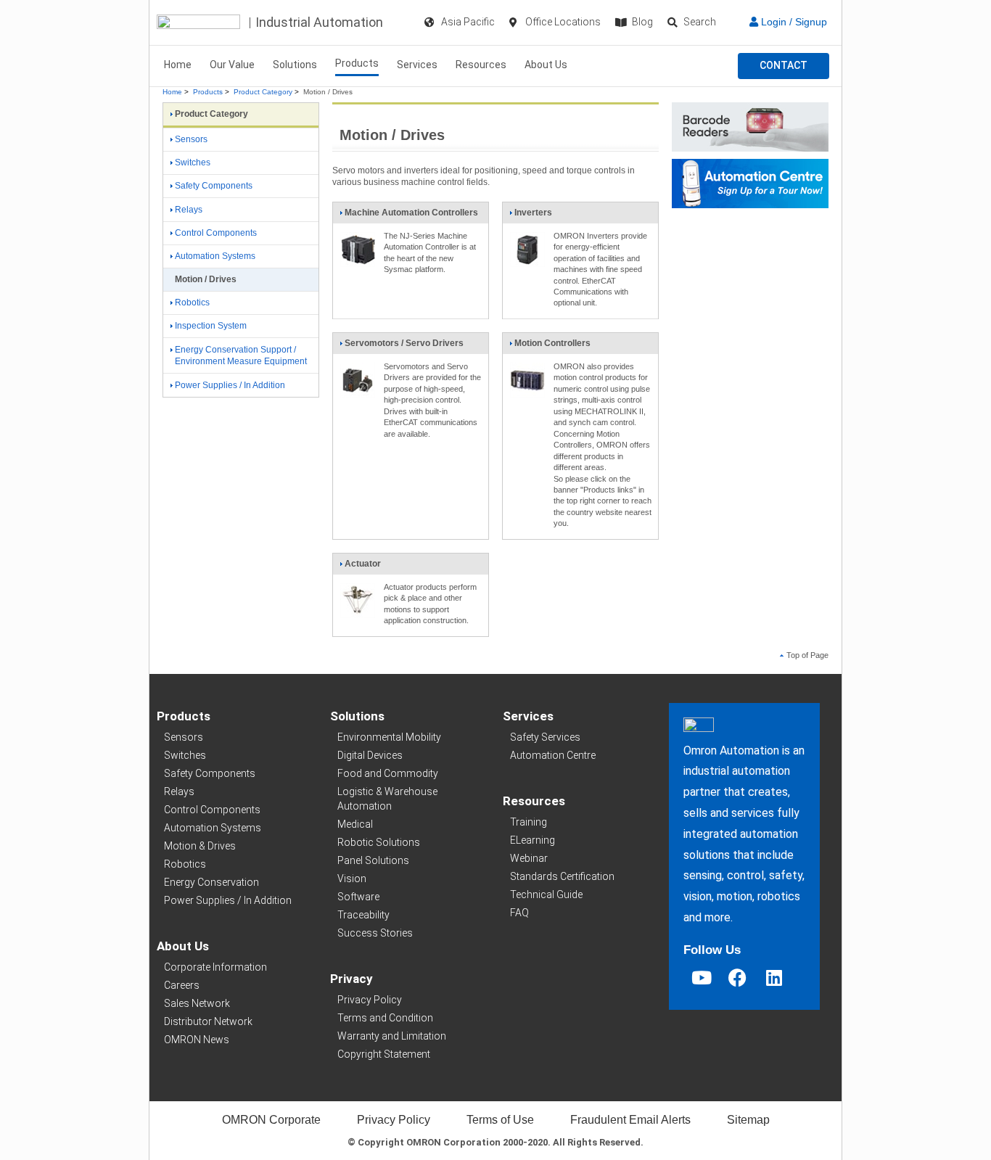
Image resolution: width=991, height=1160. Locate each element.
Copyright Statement (383, 1054)
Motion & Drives (200, 846)
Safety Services (545, 737)
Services (417, 64)
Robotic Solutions (378, 842)
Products (357, 63)
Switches (192, 162)
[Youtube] (701, 977)
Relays (188, 210)
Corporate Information (215, 967)
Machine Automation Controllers (411, 212)
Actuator (363, 564)
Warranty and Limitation (391, 1036)
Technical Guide (546, 894)
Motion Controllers (552, 343)
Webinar (529, 858)
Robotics (192, 302)
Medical (355, 824)
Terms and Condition (385, 1018)
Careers (182, 985)
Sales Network (197, 1003)
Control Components (216, 233)
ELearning (532, 840)
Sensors (191, 139)
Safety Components (213, 186)
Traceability (363, 915)
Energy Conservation (211, 882)
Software (358, 896)
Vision (351, 878)
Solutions (295, 64)
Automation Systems (215, 256)
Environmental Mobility (389, 737)
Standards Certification (562, 876)
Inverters (533, 212)
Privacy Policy (369, 999)
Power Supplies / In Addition (230, 385)
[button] (783, 66)
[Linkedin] (774, 977)
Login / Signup (792, 22)
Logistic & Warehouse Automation (387, 799)
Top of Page (807, 655)
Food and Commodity (387, 773)
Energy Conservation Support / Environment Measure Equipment (241, 356)
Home (178, 64)
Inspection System (211, 326)
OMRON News (196, 1039)
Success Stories (375, 933)
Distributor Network (208, 1021)
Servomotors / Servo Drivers (404, 343)
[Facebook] (738, 977)
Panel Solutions (373, 860)
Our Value (232, 64)
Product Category (263, 92)
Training (528, 822)
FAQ (519, 912)
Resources (481, 64)
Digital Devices (370, 755)
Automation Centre (553, 755)
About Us (546, 64)
